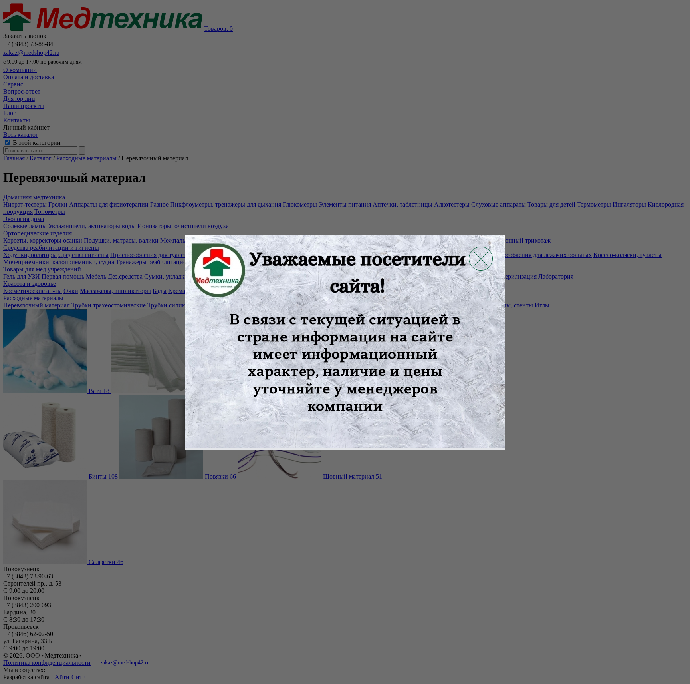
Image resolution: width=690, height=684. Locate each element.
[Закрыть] (481, 259)
